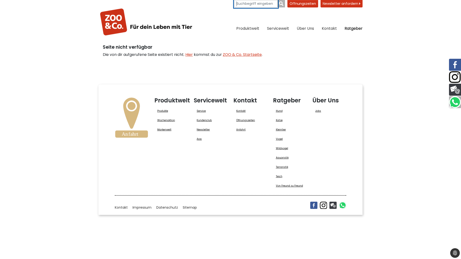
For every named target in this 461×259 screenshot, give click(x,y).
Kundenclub (204, 120)
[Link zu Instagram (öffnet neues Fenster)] (455, 77)
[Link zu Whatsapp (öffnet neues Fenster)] (455, 102)
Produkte (162, 111)
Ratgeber (354, 28)
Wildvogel (282, 148)
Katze (279, 120)
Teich (279, 176)
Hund (279, 111)
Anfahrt (241, 129)
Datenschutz (167, 207)
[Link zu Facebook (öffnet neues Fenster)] (455, 65)
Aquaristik (282, 157)
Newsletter (203, 129)
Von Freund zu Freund (289, 186)
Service (201, 111)
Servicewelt (278, 28)
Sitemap (190, 207)
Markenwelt (164, 129)
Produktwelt (247, 28)
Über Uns (305, 28)
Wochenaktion (166, 120)
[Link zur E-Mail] (455, 90)
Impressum (142, 207)
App (199, 139)
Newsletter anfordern (341, 3)
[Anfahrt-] (131, 119)
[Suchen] (281, 3)
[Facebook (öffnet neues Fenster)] (313, 205)
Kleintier (281, 129)
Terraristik (282, 167)
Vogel (279, 139)
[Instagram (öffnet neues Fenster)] (323, 205)
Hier (189, 54)
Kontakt (329, 28)
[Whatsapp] (342, 205)
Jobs (318, 111)
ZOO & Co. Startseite (242, 54)
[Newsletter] (333, 205)
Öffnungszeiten (303, 3)
